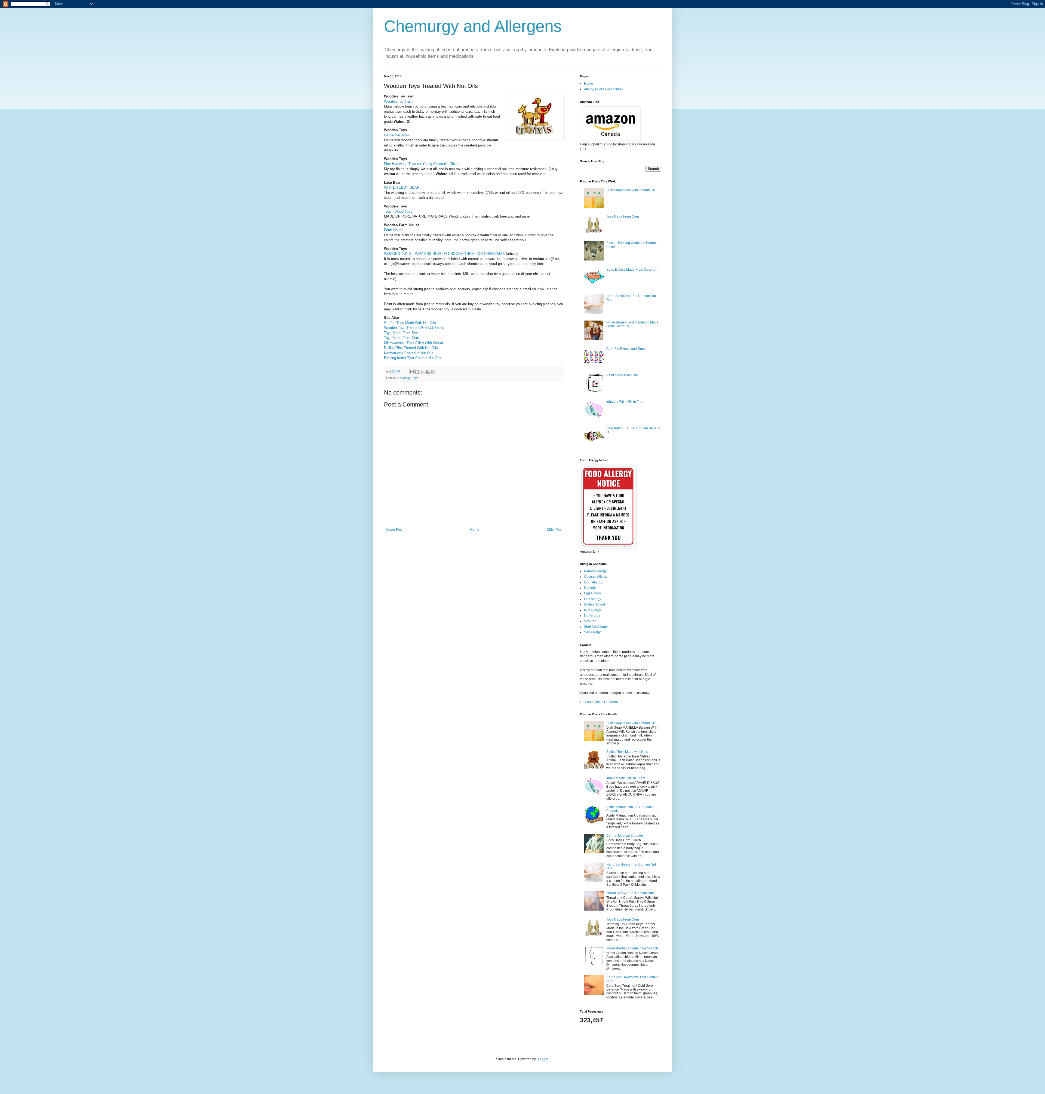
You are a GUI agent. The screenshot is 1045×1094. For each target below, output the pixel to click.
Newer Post (393, 529)
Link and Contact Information (601, 702)
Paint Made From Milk (622, 375)
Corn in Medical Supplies (625, 836)
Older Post (554, 529)
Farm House (393, 230)
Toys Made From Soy (401, 333)
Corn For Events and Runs (626, 349)
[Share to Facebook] (427, 371)
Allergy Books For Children (604, 89)
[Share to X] (422, 371)
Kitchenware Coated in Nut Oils (408, 353)
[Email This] (412, 371)
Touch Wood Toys (398, 211)
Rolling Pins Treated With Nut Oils (411, 348)
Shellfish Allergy (596, 627)
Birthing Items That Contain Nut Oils (412, 358)
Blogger (542, 1059)
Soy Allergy (592, 632)
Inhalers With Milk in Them (625, 402)
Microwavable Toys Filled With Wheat (413, 343)
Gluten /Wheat (594, 604)
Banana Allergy (595, 571)
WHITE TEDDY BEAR (401, 187)
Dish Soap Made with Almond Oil (630, 190)
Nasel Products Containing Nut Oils (632, 948)
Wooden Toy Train (398, 101)
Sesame (590, 621)
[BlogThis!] (417, 371)
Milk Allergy (592, 610)
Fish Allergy (592, 599)
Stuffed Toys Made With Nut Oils (410, 323)
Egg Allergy (592, 593)
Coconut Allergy (595, 577)
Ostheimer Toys (396, 135)
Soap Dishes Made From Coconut (631, 269)
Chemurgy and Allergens (473, 26)
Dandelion (592, 588)
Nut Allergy (403, 378)
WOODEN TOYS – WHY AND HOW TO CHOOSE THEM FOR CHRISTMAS (444, 254)
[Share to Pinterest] (432, 371)
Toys (415, 378)
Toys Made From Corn (401, 338)
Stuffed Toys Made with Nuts (627, 752)
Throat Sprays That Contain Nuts (630, 893)
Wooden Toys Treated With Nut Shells (414, 328)
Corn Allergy (593, 582)
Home (474, 529)
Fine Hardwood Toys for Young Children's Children (423, 164)
